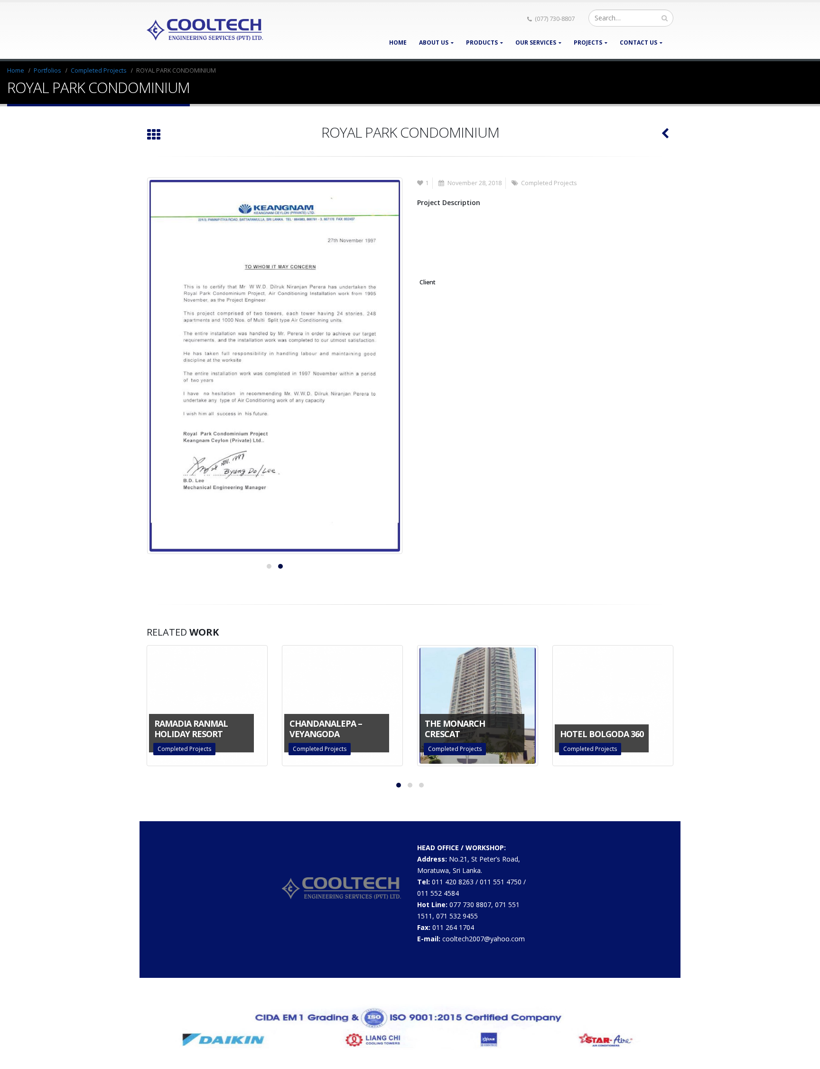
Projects (588, 42)
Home (398, 42)
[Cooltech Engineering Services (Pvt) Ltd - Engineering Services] (206, 30)
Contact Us (638, 42)
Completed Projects (549, 183)
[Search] (664, 18)
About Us (433, 42)
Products (482, 42)
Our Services (535, 42)
